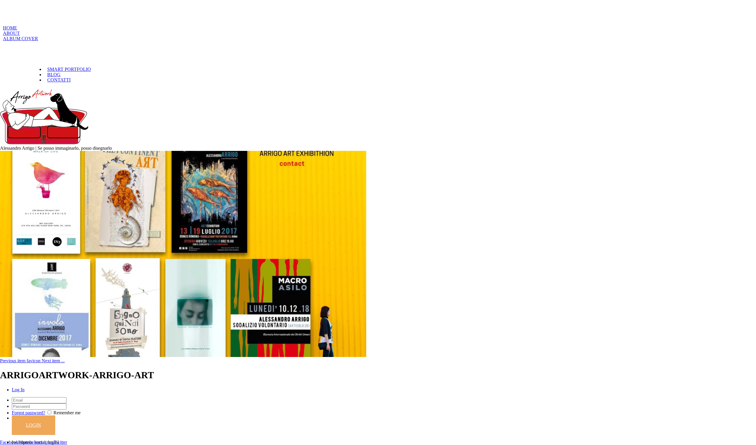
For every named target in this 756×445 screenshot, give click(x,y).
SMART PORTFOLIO (69, 69)
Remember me (67, 412)
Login (33, 425)
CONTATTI (59, 79)
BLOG (54, 74)
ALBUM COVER (20, 38)
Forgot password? (28, 412)
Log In (18, 389)
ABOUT (11, 33)
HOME (10, 27)
